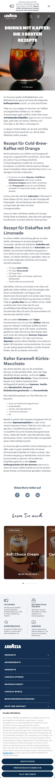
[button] (49, 6)
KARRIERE (36, 626)
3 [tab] (28, 583)
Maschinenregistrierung (19, 699)
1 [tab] (23, 583)
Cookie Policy (8, 753)
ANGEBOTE (10, 670)
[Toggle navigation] (48, 16)
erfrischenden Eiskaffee (16, 118)
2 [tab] (25, 583)
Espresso (8, 341)
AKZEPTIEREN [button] (27, 761)
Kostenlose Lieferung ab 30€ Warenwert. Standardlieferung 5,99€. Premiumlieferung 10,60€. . (27, 6)
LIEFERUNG (9, 604)
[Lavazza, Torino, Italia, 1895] (10, 16)
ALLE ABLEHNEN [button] (27, 774)
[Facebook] (17, 495)
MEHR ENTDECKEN (27, 574)
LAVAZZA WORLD (13, 692)
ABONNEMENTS (13, 662)
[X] (27, 495)
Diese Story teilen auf (27, 488)
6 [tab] (36, 583)
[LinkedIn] (38, 495)
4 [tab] (31, 583)
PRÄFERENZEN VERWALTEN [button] (27, 768)
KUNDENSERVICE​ (12, 626)
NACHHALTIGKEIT (14, 684)
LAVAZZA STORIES (14, 677)
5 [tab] (33, 583)
